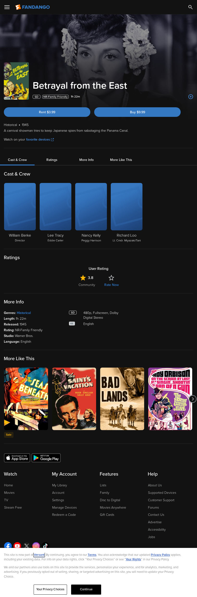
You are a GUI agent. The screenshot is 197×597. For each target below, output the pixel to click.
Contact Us (156, 515)
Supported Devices (162, 493)
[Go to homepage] (33, 7)
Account (58, 493)
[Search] (190, 7)
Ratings (51, 160)
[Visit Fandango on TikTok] (45, 546)
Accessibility (157, 530)
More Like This (121, 160)
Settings (58, 500)
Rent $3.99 (47, 112)
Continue (86, 589)
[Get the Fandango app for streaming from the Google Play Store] (46, 457)
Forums (153, 508)
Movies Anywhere (113, 508)
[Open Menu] (7, 7)
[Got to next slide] (192, 398)
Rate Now (111, 285)
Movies (9, 493)
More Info (86, 160)
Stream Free (13, 508)
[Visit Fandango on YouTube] (17, 546)
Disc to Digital (110, 500)
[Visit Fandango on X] (27, 546)
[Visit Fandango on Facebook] (8, 546)
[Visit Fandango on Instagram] (36, 546)
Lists (103, 485)
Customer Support (161, 500)
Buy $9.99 (137, 112)
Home (8, 485)
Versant (39, 555)
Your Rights (133, 559)
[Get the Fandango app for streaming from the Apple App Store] (17, 457)
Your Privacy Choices (50, 589)
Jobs (151, 537)
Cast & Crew (17, 160)
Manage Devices (64, 508)
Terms (92, 555)
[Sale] (26, 398)
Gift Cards (107, 515)
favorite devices (38, 139)
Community (87, 285)
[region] (98, 572)
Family (104, 493)
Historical (24, 313)
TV (6, 500)
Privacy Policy (160, 555)
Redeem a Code (64, 515)
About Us (155, 485)
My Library (59, 485)
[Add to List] (190, 96)
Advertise (155, 522)
